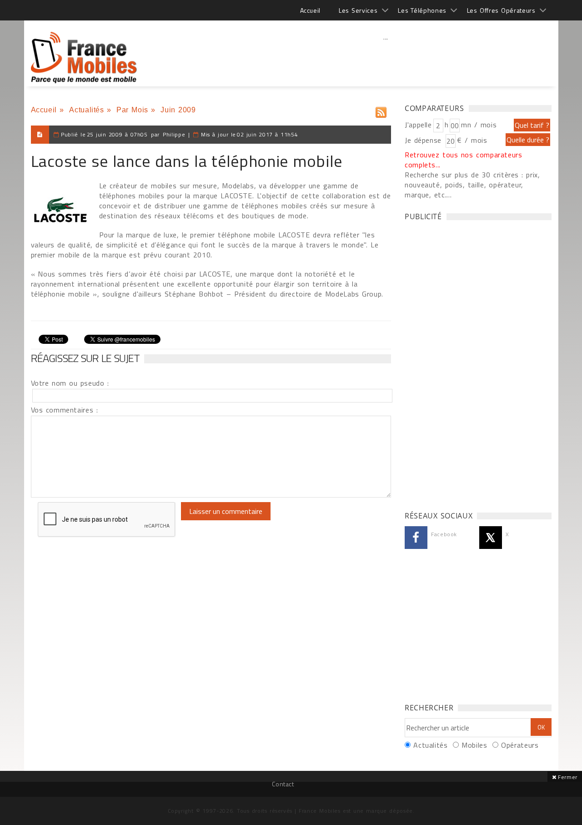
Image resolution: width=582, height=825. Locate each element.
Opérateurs (519, 744)
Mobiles (474, 744)
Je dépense (424, 140)
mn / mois (479, 125)
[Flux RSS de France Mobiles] (381, 110)
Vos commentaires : (64, 410)
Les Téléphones (422, 10)
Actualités (86, 110)
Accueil (310, 10)
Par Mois (132, 110)
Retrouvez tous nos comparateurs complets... (463, 159)
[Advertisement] (386, 56)
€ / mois (472, 140)
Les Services (358, 10)
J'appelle (418, 125)
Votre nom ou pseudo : (70, 383)
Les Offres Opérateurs (501, 10)
